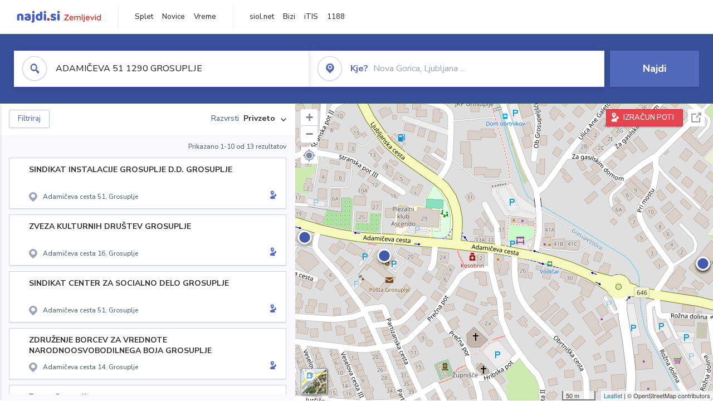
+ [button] (309, 117)
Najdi (654, 68)
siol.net (262, 17)
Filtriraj (29, 119)
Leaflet (613, 395)
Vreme (205, 17)
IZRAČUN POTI (648, 118)
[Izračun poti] (271, 196)
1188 (336, 17)
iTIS (311, 17)
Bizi (289, 17)
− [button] (309, 134)
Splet (144, 17)
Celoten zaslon (696, 117)
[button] (309, 155)
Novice (173, 17)
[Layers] (314, 381)
